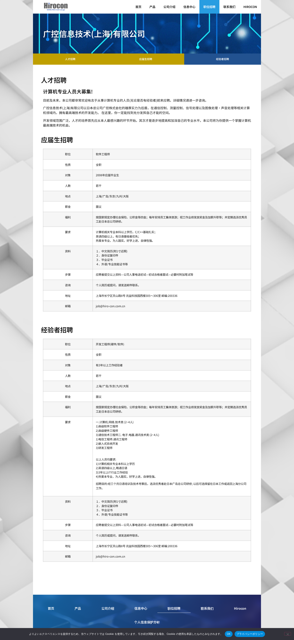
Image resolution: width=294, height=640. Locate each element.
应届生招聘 (145, 59)
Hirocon (250, 7)
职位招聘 (209, 7)
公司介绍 (169, 7)
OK (229, 633)
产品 (152, 7)
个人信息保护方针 (147, 622)
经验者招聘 (222, 59)
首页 (138, 7)
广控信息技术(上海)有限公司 (94, 33)
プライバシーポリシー (250, 633)
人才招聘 (70, 59)
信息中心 (189, 7)
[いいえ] (287, 634)
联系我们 (229, 7)
